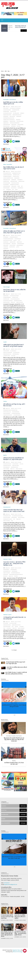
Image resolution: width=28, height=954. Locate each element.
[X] (7, 141)
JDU (4, 189)
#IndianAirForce (6, 571)
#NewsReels (5, 121)
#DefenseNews (14, 569)
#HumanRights (18, 238)
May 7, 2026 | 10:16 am (16, 567)
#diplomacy (6, 108)
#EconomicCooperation (15, 108)
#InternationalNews (7, 240)
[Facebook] (5, 141)
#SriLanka (14, 243)
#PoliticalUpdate (15, 182)
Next (15, 650)
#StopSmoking (16, 354)
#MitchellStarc (15, 465)
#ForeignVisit (6, 111)
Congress (21, 626)
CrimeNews (5, 246)
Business (13, 760)
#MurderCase (6, 299)
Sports (5, 455)
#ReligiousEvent (6, 413)
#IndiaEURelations (7, 114)
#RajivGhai (5, 574)
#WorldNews (20, 124)
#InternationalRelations (8, 118)
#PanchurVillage (7, 411)
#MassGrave (5, 242)
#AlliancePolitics (7, 173)
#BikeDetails (6, 295)
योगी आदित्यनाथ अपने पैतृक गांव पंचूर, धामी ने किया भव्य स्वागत (14, 405)
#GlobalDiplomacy (7, 113)
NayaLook (13, 302)
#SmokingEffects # (7, 354)
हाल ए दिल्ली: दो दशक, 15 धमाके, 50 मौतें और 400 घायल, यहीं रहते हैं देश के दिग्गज (16, 673)
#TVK (14, 519)
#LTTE (19, 240)
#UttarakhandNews (16, 413)
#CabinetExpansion (7, 176)
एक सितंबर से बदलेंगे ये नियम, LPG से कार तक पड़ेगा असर (14, 763)
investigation (12, 246)
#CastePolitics (16, 176)
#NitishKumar (21, 181)
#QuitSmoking (16, 352)
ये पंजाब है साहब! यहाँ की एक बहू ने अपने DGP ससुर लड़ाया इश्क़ (15, 662)
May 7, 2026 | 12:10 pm (16, 408)
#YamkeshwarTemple (7, 415)
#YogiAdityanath (17, 415)
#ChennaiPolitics (7, 515)
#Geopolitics (13, 111)
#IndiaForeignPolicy (17, 114)
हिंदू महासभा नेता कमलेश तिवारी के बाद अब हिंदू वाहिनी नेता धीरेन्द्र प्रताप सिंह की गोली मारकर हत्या (14, 739)
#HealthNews (6, 350)
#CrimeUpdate (15, 297)
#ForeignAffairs (15, 109)
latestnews (13, 126)
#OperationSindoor (15, 572)
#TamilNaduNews (7, 624)
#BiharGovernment (7, 174)
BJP (22, 186)
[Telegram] (13, 141)
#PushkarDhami (15, 411)
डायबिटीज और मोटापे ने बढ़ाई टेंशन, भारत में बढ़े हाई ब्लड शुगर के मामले (14, 705)
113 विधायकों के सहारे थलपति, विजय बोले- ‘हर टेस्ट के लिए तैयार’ (14, 618)
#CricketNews (15, 463)
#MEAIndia (18, 119)
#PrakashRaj (14, 517)
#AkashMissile (6, 569)
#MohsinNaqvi (6, 467)
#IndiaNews (5, 116)
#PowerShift (6, 184)
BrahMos (5, 576)
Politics (5, 401)
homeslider (6, 99)
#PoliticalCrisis (12, 623)
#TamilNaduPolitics (7, 519)
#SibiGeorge (6, 122)
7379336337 (7, 883)
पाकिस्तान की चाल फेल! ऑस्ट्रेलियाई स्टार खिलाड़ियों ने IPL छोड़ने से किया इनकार (13, 458)
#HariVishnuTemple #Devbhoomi (10, 410)
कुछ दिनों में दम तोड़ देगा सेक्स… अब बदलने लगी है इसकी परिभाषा (20, 933)
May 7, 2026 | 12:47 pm (16, 349)
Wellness (13, 355)
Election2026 (13, 187)
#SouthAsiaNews (6, 243)
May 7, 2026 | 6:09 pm (16, 171)
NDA (13, 189)
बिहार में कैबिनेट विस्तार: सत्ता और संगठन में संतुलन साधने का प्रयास (13, 168)
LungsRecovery (6, 355)
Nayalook (8, 106)
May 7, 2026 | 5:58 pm (16, 235)
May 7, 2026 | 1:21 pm (16, 294)
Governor (9, 628)
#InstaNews (18, 116)
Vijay (12, 520)
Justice (17, 246)
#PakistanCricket (14, 467)
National (5, 559)
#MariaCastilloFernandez (9, 119)
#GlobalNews (16, 113)
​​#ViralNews (13, 124)
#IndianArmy (14, 571)
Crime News (8, 735)
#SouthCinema (21, 517)
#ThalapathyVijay (6, 626)
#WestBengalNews (18, 300)
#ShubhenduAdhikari (8, 300)
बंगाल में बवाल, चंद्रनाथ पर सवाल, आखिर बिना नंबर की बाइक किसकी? (14, 290)
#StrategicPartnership (14, 122)
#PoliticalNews (20, 121)
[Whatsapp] (10, 141)
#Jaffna (15, 240)
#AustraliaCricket (7, 463)
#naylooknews (6, 572)
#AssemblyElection (16, 173)
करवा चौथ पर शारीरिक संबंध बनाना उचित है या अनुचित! (17, 667)
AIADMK (16, 626)
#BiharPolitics (16, 174)
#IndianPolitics (6, 179)
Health (5, 342)
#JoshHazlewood (7, 465)
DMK (4, 628)
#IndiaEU (22, 113)
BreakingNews (6, 126)
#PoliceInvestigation (15, 299)
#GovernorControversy (17, 515)
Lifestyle (15, 703)
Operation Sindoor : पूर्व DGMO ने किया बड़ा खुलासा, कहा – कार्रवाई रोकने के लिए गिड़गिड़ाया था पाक (14, 563)
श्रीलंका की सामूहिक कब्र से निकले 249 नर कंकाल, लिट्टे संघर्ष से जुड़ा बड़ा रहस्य (14, 232)
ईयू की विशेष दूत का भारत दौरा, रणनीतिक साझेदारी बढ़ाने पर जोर (13, 103)
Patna (16, 189)
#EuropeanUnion (7, 109)
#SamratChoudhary (14, 184)
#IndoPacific (12, 116)
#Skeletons (19, 242)
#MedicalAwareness (7, 352)
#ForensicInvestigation (8, 238)
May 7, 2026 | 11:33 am (16, 462)
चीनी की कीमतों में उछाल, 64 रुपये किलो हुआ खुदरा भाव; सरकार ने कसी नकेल (14, 857)
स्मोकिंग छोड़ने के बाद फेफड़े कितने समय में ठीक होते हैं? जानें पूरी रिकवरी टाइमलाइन (13, 345)
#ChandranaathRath (14, 295)
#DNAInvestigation (13, 237)
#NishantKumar (13, 181)
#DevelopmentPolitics (8, 178)
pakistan (16, 576)
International (12, 99)
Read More (6, 144)
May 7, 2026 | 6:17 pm (16, 106)
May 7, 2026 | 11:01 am (16, 514)
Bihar (4, 164)
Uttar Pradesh (19, 735)
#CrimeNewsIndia (7, 297)
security (18, 126)
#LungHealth (13, 350)
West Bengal (6, 287)
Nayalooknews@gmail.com (10, 884)
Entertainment (6, 507)
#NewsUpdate (12, 121)
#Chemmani (5, 237)
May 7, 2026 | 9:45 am (16, 621)
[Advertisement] (14, 51)
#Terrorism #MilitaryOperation (16, 574)
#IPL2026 (21, 463)
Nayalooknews (19, 302)
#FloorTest (5, 623)
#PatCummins (6, 468)
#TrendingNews (6, 124)
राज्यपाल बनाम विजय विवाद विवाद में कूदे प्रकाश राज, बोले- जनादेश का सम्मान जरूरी (13, 510)
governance (20, 187)
